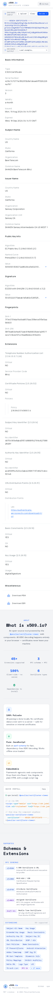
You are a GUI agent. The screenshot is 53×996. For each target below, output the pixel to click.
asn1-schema (20, 745)
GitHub (45, 4)
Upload (23, 14)
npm (48, 986)
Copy (44, 789)
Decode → (43, 14)
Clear (32, 14)
